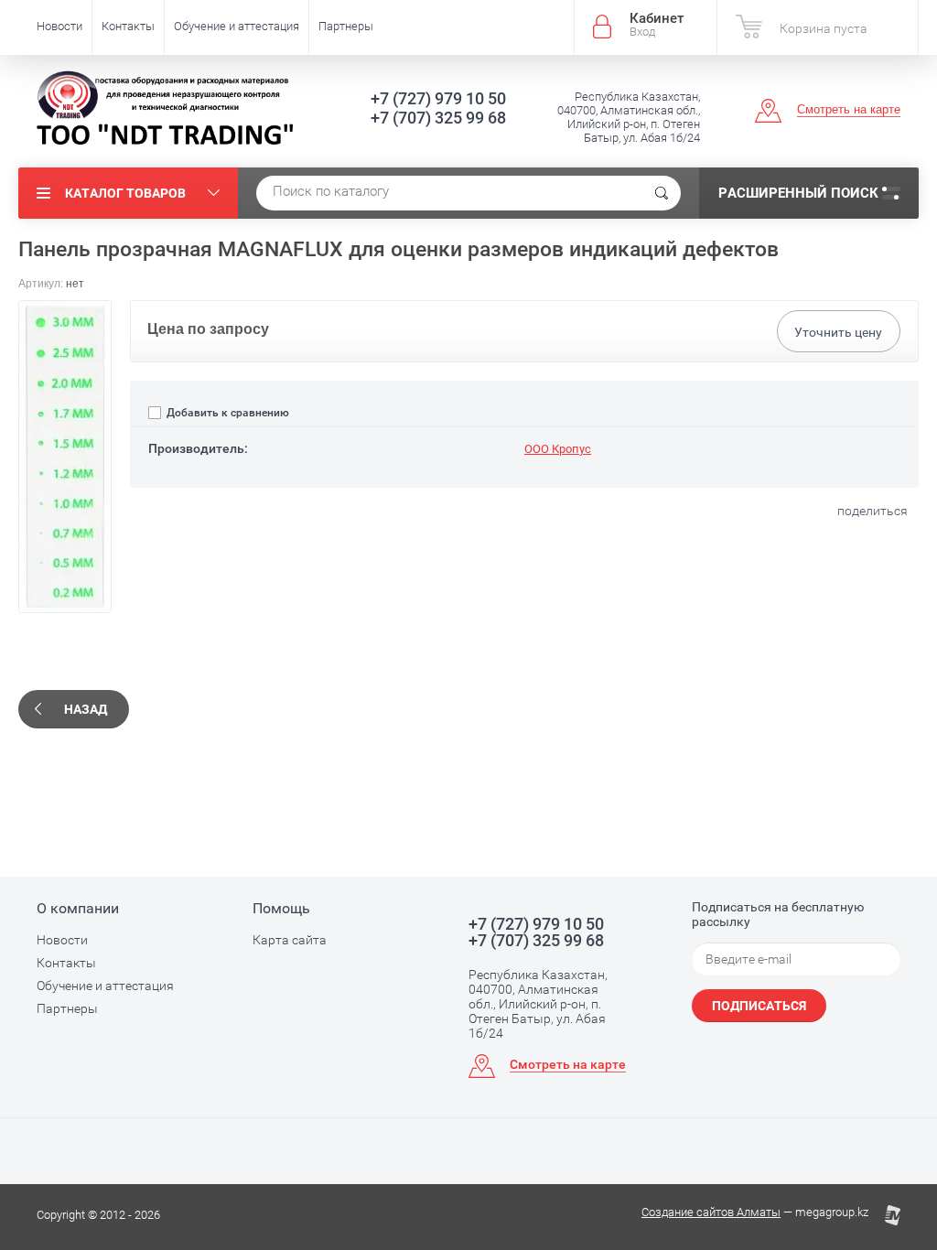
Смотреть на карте (848, 109)
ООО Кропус (557, 449)
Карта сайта (290, 939)
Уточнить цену (838, 332)
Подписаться (759, 1005)
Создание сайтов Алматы (711, 1212)
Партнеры (345, 26)
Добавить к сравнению (226, 412)
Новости (59, 26)
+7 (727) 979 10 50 (438, 98)
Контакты (128, 26)
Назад (85, 709)
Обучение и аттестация (236, 26)
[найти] (661, 193)
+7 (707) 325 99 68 (438, 117)
